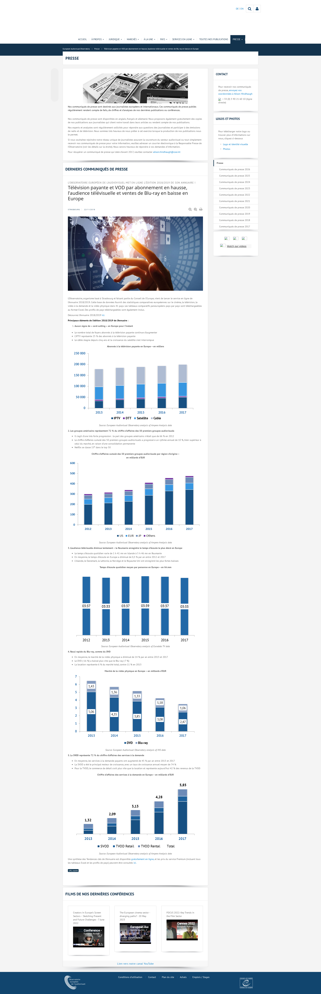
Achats (183, 977)
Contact (152, 977)
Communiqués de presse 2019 (234, 213)
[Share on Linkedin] (54, 91)
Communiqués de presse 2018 (234, 220)
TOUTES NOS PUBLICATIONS (213, 39)
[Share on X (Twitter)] (54, 78)
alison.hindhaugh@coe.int (166, 151)
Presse (220, 162)
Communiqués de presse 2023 (234, 188)
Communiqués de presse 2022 (234, 194)
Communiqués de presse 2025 (234, 175)
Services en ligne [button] (182, 39)
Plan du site (168, 977)
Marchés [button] (132, 39)
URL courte (73, 870)
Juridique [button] (114, 39)
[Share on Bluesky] (54, 72)
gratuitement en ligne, (142, 859)
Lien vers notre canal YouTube (135, 963)
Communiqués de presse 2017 (234, 226)
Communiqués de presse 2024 (234, 182)
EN (242, 8)
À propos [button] (96, 39)
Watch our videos (236, 246)
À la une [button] (148, 39)
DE (237, 8)
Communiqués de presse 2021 (234, 201)
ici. (103, 315)
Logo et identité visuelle (235, 144)
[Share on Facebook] (54, 85)
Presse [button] (236, 39)
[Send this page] (54, 97)
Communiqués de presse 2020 (234, 207)
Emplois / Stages (200, 977)
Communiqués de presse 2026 (234, 169)
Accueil (82, 39)
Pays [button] (162, 39)
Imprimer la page (201, 209)
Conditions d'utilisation (130, 977)
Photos (226, 148)
